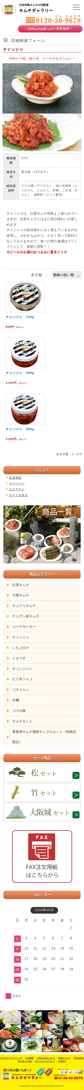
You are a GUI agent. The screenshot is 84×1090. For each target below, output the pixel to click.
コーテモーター (24, 627)
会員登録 (15, 477)
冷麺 (15, 700)
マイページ (17, 483)
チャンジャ (20, 637)
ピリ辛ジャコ (22, 679)
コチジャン (20, 689)
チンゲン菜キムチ (25, 616)
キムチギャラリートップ (11, 1058)
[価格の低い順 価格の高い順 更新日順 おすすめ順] (66, 275)
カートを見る (18, 495)
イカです (19, 658)
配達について (64, 1058)
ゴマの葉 (19, 710)
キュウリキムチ (24, 605)
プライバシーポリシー (45, 1061)
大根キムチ (20, 595)
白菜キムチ (20, 585)
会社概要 (30, 1058)
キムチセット (22, 721)
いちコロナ (20, 648)
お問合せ (62, 1061)
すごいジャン (22, 669)
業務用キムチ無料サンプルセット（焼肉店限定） (44, 737)
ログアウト (17, 489)
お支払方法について (46, 1058)
